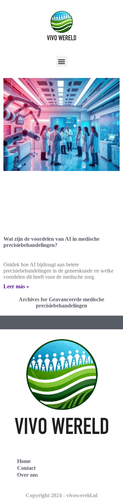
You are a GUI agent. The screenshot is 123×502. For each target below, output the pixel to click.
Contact (26, 468)
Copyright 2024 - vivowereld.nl (61, 495)
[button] (61, 61)
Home (24, 461)
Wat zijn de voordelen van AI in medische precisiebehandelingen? (51, 242)
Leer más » (16, 286)
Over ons (27, 475)
